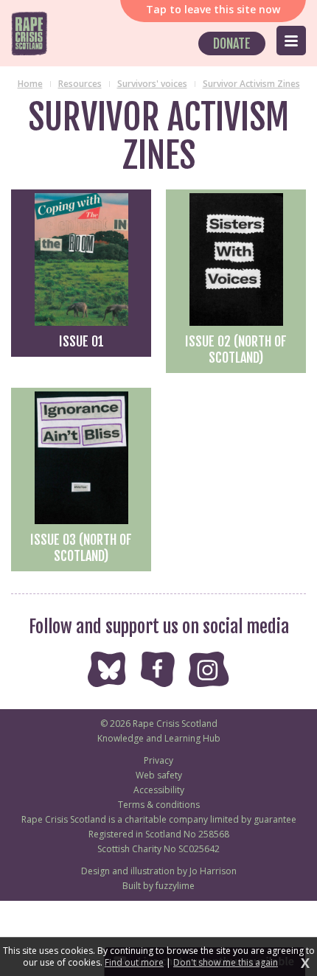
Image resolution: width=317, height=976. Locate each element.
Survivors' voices (152, 83)
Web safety (159, 775)
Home (30, 83)
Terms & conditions (159, 804)
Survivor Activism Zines (251, 83)
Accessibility (158, 790)
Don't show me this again (225, 963)
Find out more (134, 963)
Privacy (158, 760)
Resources (80, 83)
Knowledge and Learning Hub (158, 738)
